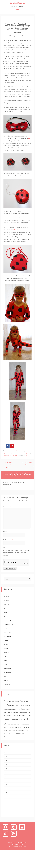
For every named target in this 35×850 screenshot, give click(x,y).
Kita (24, 724)
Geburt (23, 712)
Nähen (5, 660)
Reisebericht (7, 668)
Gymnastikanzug (7, 453)
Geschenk (10, 715)
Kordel (27, 724)
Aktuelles (6, 600)
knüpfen (6, 648)
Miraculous (6, 455)
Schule (24, 730)
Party (7, 730)
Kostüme (18, 450)
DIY (5, 616)
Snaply (7, 227)
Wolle (5, 736)
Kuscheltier (13, 727)
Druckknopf (27, 705)
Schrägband (19, 730)
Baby (14, 701)
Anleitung (8, 701)
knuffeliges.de (17, 3)
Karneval (15, 453)
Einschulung (7, 620)
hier (29, 138)
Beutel (10, 705)
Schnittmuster (7, 672)
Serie (16, 455)
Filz (9, 712)
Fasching (29, 450)
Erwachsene (14, 709)
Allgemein (7, 604)
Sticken (6, 676)
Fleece (12, 712)
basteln (18, 701)
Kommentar (7, 507)
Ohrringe (12, 455)
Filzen (5, 628)
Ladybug (24, 453)
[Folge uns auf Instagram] (22, 827)
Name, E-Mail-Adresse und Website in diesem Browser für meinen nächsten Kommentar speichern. (16, 553)
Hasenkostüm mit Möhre (27, 464)
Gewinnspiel (7, 636)
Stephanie (28, 36)
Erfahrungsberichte (9, 624)
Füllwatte (18, 712)
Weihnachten (26, 733)
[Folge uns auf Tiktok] (5, 833)
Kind (24, 719)
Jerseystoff (12, 719)
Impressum (11, 842)
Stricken (6, 680)
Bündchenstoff (16, 705)
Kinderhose (10, 724)
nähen (27, 727)
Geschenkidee (8, 632)
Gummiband (24, 715)
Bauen (5, 612)
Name (5, 531)
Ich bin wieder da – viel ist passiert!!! (7, 465)
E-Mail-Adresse (8, 540)
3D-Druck (6, 596)
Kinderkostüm (16, 724)
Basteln (6, 608)
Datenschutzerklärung (17, 844)
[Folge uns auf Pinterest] (14, 827)
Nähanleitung (20, 727)
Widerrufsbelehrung (21, 842)
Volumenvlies (19, 733)
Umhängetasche (11, 733)
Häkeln (6, 640)
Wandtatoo (7, 684)
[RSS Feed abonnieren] (14, 833)
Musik (5, 656)
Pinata (5, 664)
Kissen (21, 724)
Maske (28, 453)
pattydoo (15, 229)
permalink (27, 455)
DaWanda (22, 705)
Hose (8, 719)
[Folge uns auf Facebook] (5, 827)
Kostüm (20, 453)
